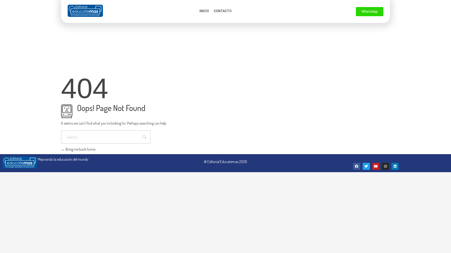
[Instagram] (385, 166)
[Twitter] (366, 166)
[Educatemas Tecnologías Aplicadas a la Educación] (85, 11)
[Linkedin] (395, 166)
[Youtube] (376, 166)
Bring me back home (80, 149)
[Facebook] (356, 166)
